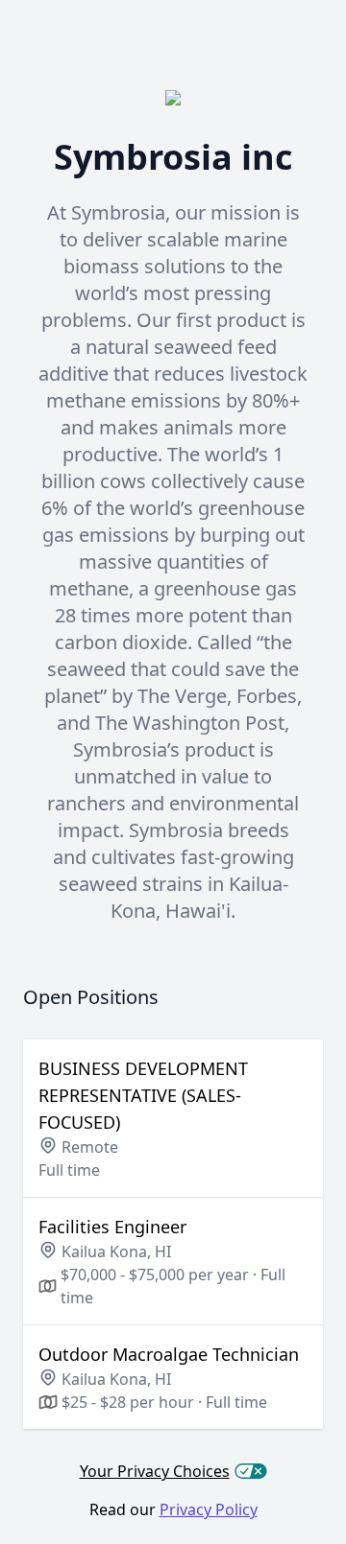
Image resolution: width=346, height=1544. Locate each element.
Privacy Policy (209, 1509)
